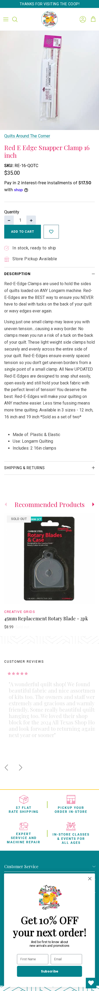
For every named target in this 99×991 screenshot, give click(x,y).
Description (17, 274)
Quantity (11, 211)
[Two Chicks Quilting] (49, 19)
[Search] (17, 19)
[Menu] (6, 19)
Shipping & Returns (24, 468)
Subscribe (49, 971)
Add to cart (22, 232)
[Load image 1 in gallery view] (49, 80)
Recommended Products (49, 504)
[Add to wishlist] (51, 232)
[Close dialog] (89, 878)
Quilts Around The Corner (27, 135)
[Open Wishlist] (91, 983)
